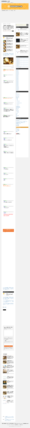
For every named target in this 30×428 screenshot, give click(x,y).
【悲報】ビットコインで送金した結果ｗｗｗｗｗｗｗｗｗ (10, 382)
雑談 (16, 116)
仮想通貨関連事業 (18, 107)
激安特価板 (17, 125)
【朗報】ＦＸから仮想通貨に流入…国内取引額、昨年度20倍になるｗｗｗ (10, 392)
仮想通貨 (5, 307)
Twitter (14, 10)
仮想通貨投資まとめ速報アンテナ (20, 122)
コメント (5, 329)
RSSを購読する (19, 127)
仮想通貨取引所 (18, 106)
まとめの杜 (17, 124)
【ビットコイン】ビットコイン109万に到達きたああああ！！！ (24, 46)
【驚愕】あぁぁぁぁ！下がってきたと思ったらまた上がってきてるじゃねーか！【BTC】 (24, 51)
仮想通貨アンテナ (18, 123)
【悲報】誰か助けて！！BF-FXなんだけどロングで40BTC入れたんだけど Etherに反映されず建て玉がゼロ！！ (10, 362)
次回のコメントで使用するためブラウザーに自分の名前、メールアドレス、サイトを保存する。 (8, 339)
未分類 (17, 113)
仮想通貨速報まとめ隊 (5, 1)
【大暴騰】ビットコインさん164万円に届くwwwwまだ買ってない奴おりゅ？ (9, 417)
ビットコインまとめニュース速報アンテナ (21, 121)
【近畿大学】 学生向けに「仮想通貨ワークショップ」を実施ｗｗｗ (10, 397)
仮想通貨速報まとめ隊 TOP (5, 10)
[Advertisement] (15, 17)
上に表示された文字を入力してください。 (8, 342)
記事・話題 (17, 115)
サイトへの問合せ (11, 10)
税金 (16, 114)
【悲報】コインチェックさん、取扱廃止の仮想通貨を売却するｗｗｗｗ (10, 377)
